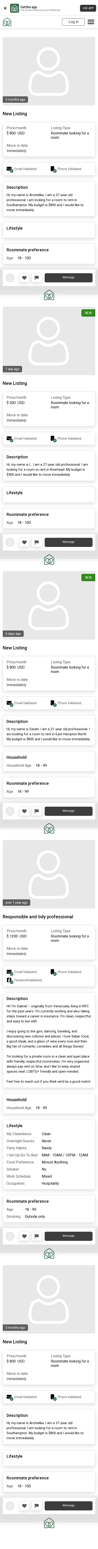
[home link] (7, 22)
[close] (5, 8)
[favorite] (24, 277)
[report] (36, 277)
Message (69, 277)
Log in (73, 22)
